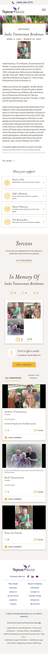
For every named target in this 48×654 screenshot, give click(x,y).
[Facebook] (28, 576)
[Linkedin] (32, 576)
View (29, 339)
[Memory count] (12, 293)
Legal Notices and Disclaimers (19, 628)
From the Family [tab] (33, 376)
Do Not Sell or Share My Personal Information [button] (23, 623)
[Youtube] (37, 576)
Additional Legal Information (16, 640)
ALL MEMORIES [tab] (13, 378)
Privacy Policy (23, 631)
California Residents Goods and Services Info (22, 634)
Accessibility (35, 631)
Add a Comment (15, 437)
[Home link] (13, 10)
